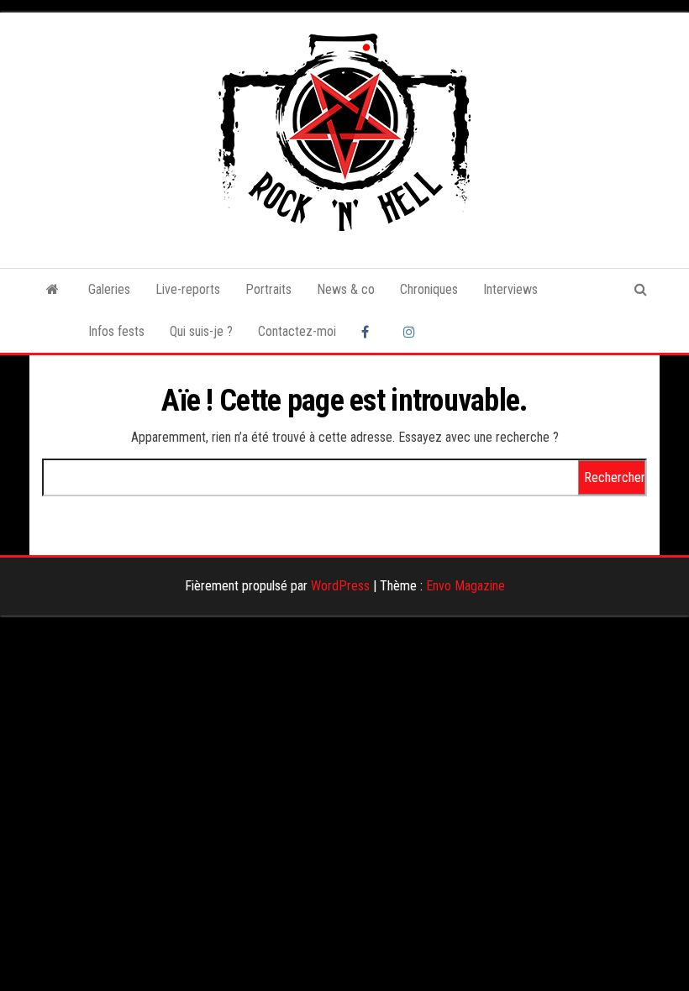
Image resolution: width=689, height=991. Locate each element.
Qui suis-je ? (201, 331)
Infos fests (116, 331)
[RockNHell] (52, 290)
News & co (346, 289)
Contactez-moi (297, 331)
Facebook (370, 332)
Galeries (109, 289)
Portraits (268, 289)
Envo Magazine (465, 586)
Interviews (510, 289)
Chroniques (429, 289)
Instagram (412, 332)
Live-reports (187, 289)
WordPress (340, 586)
